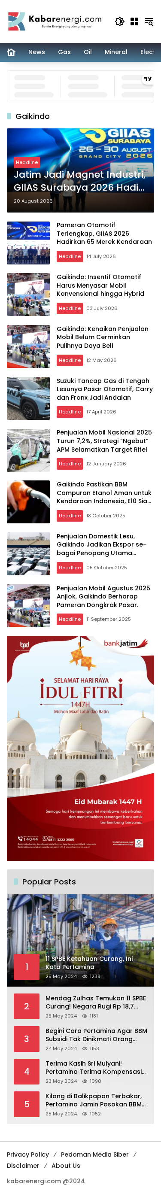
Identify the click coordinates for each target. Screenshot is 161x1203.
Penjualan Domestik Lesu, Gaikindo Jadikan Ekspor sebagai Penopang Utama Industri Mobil (101, 549)
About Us (66, 1165)
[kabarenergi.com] (56, 21)
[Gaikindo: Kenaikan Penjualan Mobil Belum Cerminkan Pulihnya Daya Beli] (28, 346)
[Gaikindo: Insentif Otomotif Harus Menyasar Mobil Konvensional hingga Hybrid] (28, 294)
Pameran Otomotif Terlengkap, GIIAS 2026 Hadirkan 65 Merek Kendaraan (104, 233)
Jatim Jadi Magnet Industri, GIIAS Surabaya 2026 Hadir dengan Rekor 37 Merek (80, 181)
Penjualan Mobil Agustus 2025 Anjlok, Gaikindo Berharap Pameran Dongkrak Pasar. (103, 596)
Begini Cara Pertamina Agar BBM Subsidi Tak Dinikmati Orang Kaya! (96, 1035)
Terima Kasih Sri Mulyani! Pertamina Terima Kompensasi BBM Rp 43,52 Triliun (94, 1068)
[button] (120, 21)
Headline (27, 162)
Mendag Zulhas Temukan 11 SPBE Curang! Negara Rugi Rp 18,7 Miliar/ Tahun (96, 1002)
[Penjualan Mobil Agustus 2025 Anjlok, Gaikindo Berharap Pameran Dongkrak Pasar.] (28, 605)
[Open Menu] (134, 21)
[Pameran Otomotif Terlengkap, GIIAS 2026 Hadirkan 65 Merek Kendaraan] (28, 243)
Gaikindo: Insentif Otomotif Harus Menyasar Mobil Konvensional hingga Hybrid (100, 285)
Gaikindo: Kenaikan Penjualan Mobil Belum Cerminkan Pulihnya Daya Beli (103, 337)
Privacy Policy (28, 1154)
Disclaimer (23, 1165)
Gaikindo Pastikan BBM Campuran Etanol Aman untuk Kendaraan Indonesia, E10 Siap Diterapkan (104, 497)
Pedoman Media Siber (95, 1154)
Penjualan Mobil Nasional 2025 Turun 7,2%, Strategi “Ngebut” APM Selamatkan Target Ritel (104, 440)
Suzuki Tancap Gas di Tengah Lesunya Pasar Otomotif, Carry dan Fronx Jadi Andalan (105, 389)
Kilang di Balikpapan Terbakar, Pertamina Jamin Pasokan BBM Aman (94, 1100)
